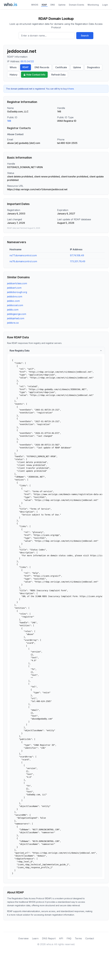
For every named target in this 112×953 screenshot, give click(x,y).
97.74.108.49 (77, 255)
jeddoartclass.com (17, 283)
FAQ (69, 938)
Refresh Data (58, 74)
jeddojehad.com (15, 318)
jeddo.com (12, 309)
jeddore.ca (13, 322)
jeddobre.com (14, 296)
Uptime (61, 4)
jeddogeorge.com (16, 314)
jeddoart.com (14, 287)
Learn (35, 938)
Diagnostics (93, 67)
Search (85, 35)
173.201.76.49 (77, 261)
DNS (52, 4)
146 (9, 120)
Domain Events (76, 4)
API (61, 938)
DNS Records (42, 67)
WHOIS (34, 4)
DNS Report (49, 938)
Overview (23, 938)
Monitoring (93, 4)
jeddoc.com (13, 300)
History (13, 74)
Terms (78, 938)
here (71, 88)
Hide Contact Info (35, 74)
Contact (89, 938)
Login (105, 4)
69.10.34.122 (27, 61)
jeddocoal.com (15, 305)
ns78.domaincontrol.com (23, 261)
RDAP (44, 4)
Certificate (61, 67)
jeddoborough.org (17, 292)
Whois (13, 67)
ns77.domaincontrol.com (23, 255)
